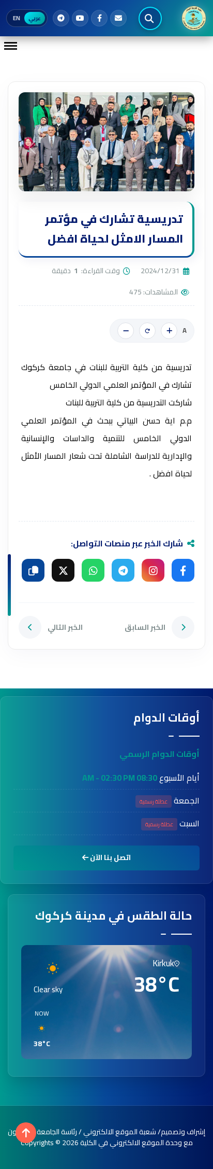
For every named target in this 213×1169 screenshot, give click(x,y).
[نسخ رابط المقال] (33, 570)
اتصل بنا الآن (109, 857)
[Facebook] (99, 18)
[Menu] (10, 45)
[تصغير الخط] (125, 330)
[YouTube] (80, 18)
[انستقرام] (153, 570)
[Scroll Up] (26, 1132)
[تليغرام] (123, 570)
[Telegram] (61, 18)
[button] (38, 1029)
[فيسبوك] (183, 570)
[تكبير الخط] (169, 330)
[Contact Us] (118, 18)
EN (16, 18)
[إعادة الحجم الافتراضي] (147, 330)
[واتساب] (93, 570)
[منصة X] (63, 570)
